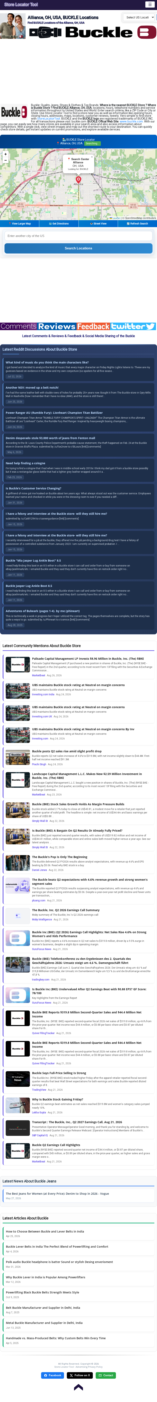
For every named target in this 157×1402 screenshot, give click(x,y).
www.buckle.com (131, 121)
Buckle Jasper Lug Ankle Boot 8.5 (29, 586)
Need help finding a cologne (25, 463)
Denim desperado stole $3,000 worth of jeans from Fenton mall (50, 438)
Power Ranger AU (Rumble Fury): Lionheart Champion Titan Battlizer (54, 413)
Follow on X (82, 1375)
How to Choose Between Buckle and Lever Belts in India (45, 1231)
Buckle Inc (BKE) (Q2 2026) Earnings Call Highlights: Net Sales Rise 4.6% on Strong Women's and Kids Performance (89, 934)
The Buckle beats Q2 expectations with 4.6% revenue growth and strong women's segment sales (90, 882)
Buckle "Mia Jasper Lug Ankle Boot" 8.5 (33, 560)
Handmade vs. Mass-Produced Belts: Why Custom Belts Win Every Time (56, 1338)
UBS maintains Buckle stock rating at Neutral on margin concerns (78, 685)
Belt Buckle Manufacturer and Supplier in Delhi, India (43, 1308)
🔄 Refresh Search (137, 223)
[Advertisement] (78, 71)
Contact (108, 1375)
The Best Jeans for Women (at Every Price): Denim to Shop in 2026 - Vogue (57, 1194)
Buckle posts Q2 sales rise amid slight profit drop (67, 751)
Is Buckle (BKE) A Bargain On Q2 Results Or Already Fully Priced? (77, 830)
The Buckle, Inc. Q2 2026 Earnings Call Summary (66, 910)
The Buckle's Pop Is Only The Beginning (59, 857)
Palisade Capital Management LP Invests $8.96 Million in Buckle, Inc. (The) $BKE (88, 659)
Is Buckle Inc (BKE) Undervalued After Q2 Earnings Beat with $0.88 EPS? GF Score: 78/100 (89, 991)
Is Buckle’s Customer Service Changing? (33, 488)
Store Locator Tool (64, 1366)
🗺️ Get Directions (59, 223)
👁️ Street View (98, 223)
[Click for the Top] (78, 1385)
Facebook (55, 1375)
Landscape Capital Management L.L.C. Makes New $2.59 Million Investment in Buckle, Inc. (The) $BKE (87, 776)
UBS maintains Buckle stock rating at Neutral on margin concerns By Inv (83, 729)
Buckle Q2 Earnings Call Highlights (56, 1145)
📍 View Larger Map (19, 223)
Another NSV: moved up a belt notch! (32, 387)
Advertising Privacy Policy (89, 1366)
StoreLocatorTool (48, 118)
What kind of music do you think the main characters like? (47, 362)
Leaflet (116, 218)
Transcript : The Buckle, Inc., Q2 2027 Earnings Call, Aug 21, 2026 (77, 1122)
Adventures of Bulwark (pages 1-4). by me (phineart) (43, 611)
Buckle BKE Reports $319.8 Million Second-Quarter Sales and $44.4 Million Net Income (86, 1014)
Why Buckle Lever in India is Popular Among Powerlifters (45, 1277)
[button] (78, 180)
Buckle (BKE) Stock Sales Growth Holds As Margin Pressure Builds (78, 804)
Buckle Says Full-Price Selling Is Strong (59, 1073)
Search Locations (78, 248)
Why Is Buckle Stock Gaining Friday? (57, 1099)
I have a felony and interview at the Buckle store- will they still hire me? (56, 514)
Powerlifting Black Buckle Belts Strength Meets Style (42, 1292)
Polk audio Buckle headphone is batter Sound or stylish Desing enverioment (59, 1262)
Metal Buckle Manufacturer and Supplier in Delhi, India (44, 1323)
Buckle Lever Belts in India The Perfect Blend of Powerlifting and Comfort (57, 1246)
